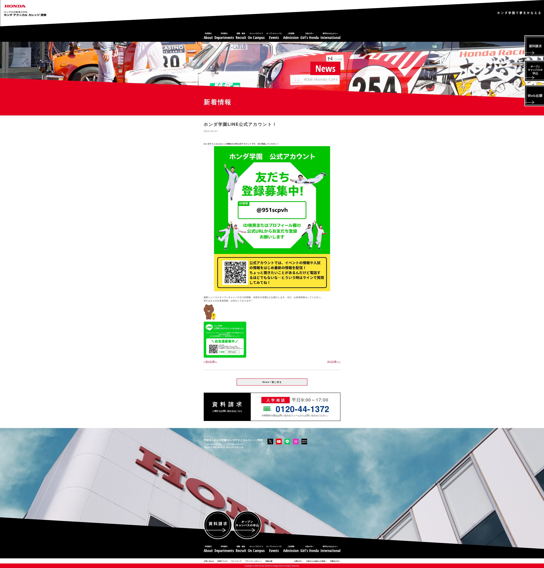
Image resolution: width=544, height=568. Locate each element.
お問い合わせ (209, 561)
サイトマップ (236, 561)
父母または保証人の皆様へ (316, 561)
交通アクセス (222, 561)
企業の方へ (298, 561)
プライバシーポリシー (253, 561)
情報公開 (268, 561)
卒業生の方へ (335, 561)
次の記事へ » (333, 361)
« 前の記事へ (210, 361)
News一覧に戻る (272, 382)
